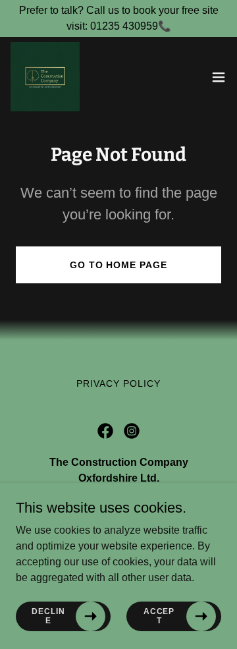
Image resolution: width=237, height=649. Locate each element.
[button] (218, 77)
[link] (45, 76)
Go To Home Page (119, 265)
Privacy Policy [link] (118, 383)
